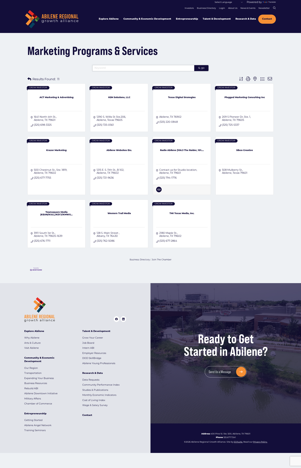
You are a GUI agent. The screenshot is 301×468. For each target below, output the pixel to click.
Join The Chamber (161, 260)
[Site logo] (51, 19)
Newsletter (264, 8)
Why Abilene (31, 338)
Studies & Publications (95, 390)
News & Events (247, 8)
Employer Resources (94, 353)
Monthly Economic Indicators (99, 395)
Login (222, 8)
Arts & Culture (32, 343)
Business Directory (206, 8)
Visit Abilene (31, 348)
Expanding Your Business (39, 378)
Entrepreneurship (187, 19)
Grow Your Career (92, 338)
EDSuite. (238, 442)
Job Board (88, 343)
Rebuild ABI (31, 388)
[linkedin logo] (123, 319)
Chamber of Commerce (38, 404)
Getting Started (33, 420)
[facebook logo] (116, 319)
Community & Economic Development (147, 19)
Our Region (31, 368)
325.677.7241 (229, 437)
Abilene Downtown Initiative (41, 394)
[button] (29, 79)
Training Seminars (35, 430)
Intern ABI (88, 348)
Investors (189, 8)
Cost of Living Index (93, 400)
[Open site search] (274, 7)
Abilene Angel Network (37, 425)
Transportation (33, 373)
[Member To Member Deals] (159, 191)
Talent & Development (217, 19)
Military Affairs (32, 399)
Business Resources (35, 383)
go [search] (202, 68)
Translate (272, 2)
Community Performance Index (101, 385)
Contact (267, 19)
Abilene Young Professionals (98, 363)
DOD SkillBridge (91, 358)
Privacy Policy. (260, 442)
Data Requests (90, 380)
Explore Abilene (109, 19)
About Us (232, 8)
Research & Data (245, 19)
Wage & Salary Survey (95, 405)
